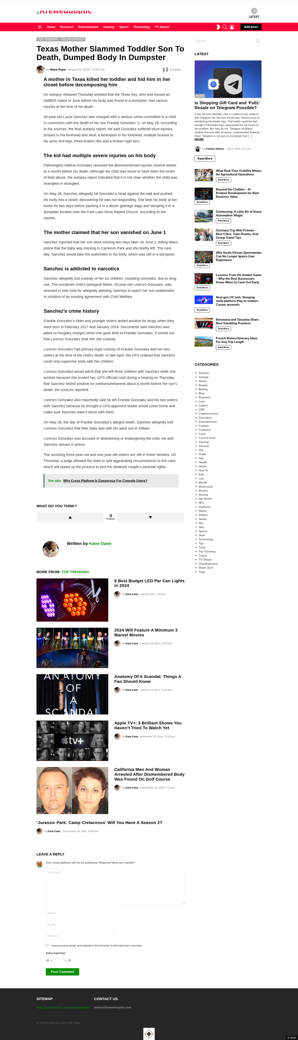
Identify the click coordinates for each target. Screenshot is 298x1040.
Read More (205, 158)
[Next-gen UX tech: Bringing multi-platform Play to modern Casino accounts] (204, 299)
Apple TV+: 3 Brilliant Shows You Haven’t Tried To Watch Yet (148, 725)
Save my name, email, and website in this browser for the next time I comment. (96, 945)
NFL (201, 502)
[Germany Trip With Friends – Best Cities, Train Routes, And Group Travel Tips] (204, 235)
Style (202, 535)
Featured (204, 429)
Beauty (203, 385)
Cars (202, 401)
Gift (201, 450)
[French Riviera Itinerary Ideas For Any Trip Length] (204, 341)
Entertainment (88, 27)
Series (203, 519)
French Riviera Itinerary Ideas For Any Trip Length (236, 340)
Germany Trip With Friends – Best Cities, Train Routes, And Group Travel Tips (237, 234)
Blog (200, 95)
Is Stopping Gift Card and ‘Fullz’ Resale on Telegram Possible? (227, 105)
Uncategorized (208, 563)
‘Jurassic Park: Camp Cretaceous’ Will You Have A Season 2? (99, 822)
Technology (142, 27)
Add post (251, 27)
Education (205, 417)
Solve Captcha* (56, 953)
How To (203, 470)
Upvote (70, 517)
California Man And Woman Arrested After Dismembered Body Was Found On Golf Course (149, 774)
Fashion (204, 425)
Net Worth (205, 498)
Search (257, 41)
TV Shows (162, 27)
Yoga (202, 571)
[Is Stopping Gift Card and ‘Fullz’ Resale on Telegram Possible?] (228, 79)
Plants (203, 510)
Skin (201, 527)
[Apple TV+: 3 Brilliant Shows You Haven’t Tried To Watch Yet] (72, 741)
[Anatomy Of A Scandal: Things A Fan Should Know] (72, 694)
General (204, 446)
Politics (203, 515)
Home (51, 27)
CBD (202, 409)
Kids (201, 474)
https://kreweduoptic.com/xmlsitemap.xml (62, 1007)
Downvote (150, 517)
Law (201, 478)
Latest (254, 16)
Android (204, 373)
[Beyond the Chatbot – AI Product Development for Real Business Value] (204, 194)
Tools (202, 547)
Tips (201, 543)
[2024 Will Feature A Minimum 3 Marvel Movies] (72, 648)
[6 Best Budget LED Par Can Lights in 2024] (72, 600)
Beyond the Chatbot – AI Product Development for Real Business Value (237, 193)
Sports (124, 27)
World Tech (206, 567)
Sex (201, 523)
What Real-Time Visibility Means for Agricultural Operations (238, 172)
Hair (201, 458)
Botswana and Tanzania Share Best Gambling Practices (237, 321)
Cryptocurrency (208, 413)
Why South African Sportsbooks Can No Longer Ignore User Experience (239, 256)
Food (202, 433)
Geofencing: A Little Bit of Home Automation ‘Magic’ (239, 213)
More (199, 140)
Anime (203, 381)
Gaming (108, 27)
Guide (202, 454)
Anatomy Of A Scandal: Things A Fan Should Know (147, 679)
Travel (203, 555)
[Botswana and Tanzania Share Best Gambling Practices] (204, 323)
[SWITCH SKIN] (218, 27)
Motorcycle (206, 486)
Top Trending (75, 572)
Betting (203, 389)
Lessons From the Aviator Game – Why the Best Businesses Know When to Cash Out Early (238, 278)
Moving (203, 494)
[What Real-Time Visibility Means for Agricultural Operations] (204, 175)
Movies (203, 490)
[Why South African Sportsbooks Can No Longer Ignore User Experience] (204, 257)
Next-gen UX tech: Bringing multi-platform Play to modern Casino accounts (237, 300)
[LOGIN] (231, 27)
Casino (203, 405)
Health (203, 462)
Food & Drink (207, 437)
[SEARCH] (225, 27)
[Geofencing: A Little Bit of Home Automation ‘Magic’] (204, 216)
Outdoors (205, 506)
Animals (204, 377)
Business (66, 27)
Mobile (203, 482)
